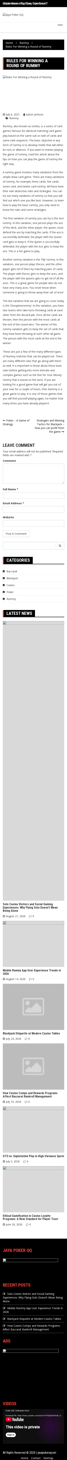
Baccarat (12, 571)
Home (24, 1458)
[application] (33, 1426)
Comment (9, 460)
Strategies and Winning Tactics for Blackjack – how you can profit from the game (49, 426)
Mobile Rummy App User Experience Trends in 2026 (33, 2)
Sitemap (48, 1458)
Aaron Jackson (34, 114)
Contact (36, 1458)
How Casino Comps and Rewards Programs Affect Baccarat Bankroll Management (30, 1094)
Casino (11, 585)
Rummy (14, 118)
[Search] (60, 545)
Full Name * (10, 489)
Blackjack (12, 578)
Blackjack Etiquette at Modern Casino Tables (31, 1033)
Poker (10, 592)
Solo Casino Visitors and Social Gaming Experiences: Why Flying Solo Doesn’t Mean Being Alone (30, 907)
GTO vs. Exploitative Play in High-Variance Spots (33, 1156)
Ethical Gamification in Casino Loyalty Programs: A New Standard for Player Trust (30, 1217)
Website (8, 517)
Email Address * (13, 503)
